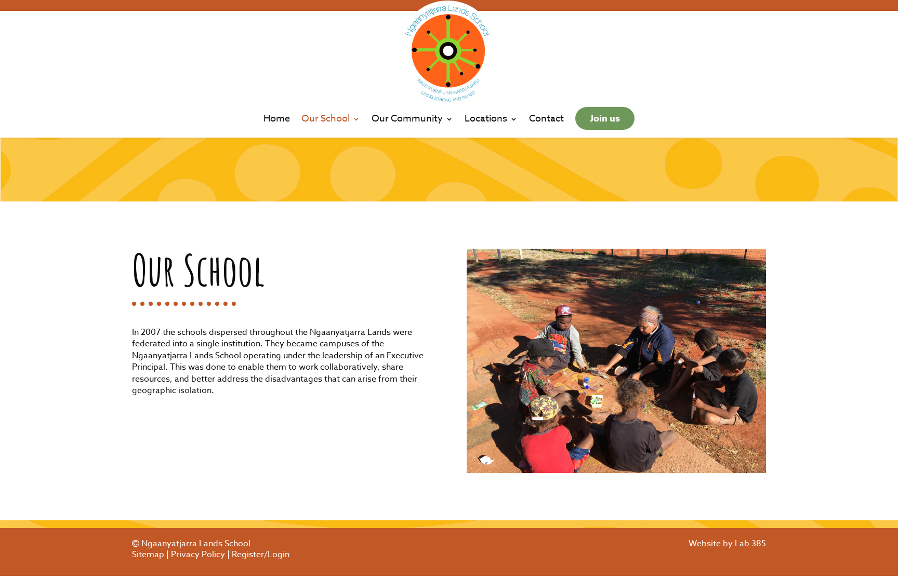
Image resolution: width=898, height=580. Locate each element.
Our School (325, 120)
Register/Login (260, 554)
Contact (546, 120)
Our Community (407, 120)
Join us (605, 118)
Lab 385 (750, 543)
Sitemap (148, 554)
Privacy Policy (198, 554)
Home (276, 120)
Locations (486, 120)
